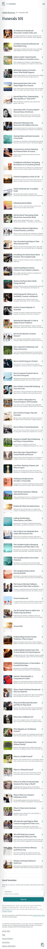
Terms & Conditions (7, 938)
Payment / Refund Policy (8, 946)
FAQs (3, 935)
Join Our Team (6, 931)
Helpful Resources (8, 13)
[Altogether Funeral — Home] (4, 4)
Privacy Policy (7, 911)
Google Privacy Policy (39, 915)
